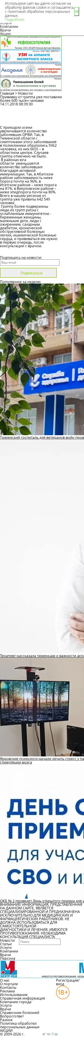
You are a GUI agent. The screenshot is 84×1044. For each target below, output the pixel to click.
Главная (7, 93)
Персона (7, 958)
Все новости (15, 251)
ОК (77, 11)
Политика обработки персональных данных (19, 1025)
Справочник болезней (19, 1012)
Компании (9, 26)
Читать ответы (73, 120)
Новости (25, 93)
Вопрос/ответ (12, 1016)
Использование (14, 994)
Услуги (6, 947)
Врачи (5, 30)
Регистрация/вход (68, 982)
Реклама (7, 991)
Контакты (8, 987)
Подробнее (14, 19)
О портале (9, 983)
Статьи (6, 943)
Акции (5, 33)
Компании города (15, 1001)
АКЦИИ (6, 1030)
